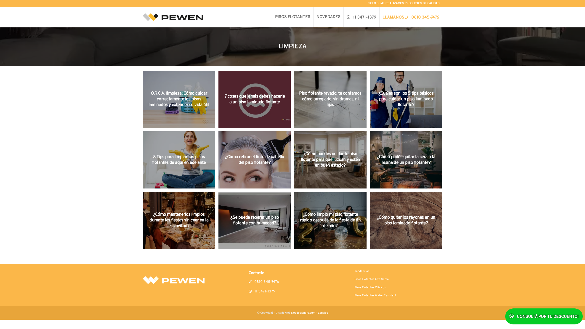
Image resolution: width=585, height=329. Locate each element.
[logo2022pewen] (173, 17)
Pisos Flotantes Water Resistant (375, 295)
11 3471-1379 (264, 291)
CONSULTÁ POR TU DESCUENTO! (547, 316)
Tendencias (361, 271)
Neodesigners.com (303, 313)
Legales (323, 313)
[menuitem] (292, 17)
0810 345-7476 (266, 282)
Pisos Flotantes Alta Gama (371, 279)
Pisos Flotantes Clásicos (370, 287)
